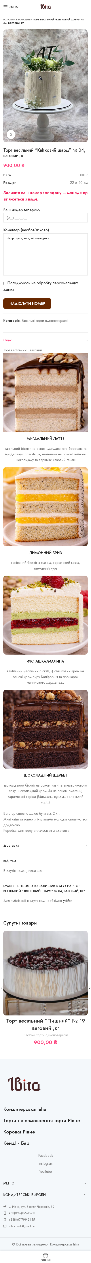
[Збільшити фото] (11, 134)
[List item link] (29, 1213)
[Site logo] (45, 6)
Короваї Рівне (19, 1131)
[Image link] (24, 1084)
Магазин (24, 19)
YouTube (45, 1171)
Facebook (45, 1155)
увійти (67, 900)
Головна (9, 19)
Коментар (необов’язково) (26, 230)
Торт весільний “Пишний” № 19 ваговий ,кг (45, 1024)
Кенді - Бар (16, 1143)
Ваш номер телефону (21, 210)
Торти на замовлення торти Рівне (41, 1120)
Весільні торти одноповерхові (45, 320)
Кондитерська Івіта (25, 1109)
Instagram (45, 1163)
